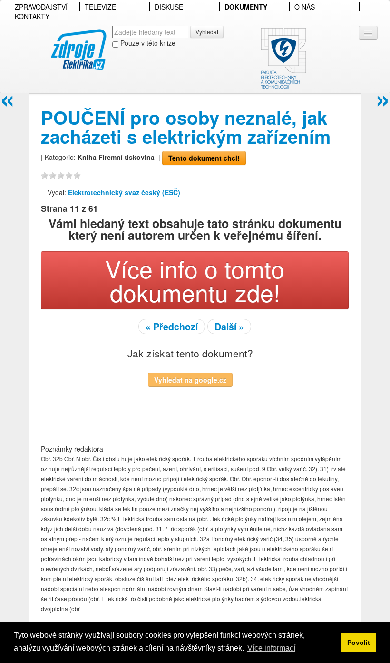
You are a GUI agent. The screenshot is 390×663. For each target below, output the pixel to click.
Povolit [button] (358, 642)
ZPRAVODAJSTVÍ (41, 6)
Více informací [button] (271, 648)
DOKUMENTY (245, 6)
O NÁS (304, 6)
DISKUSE (169, 6)
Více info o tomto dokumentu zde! (194, 280)
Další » (229, 326)
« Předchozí (172, 326)
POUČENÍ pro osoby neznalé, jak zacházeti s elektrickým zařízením (186, 126)
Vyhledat (206, 32)
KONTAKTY (32, 16)
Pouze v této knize (147, 43)
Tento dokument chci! (204, 158)
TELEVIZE (100, 6)
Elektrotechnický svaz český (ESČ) (124, 192)
